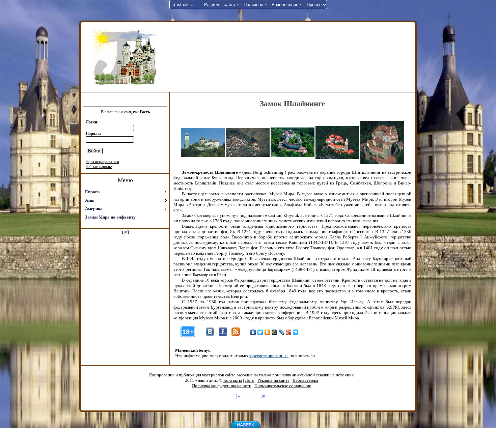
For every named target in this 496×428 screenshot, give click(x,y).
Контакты (232, 380)
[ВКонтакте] (253, 332)
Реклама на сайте (273, 380)
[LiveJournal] (281, 332)
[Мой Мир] (274, 332)
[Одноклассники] (267, 332)
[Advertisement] (291, 56)
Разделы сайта (219, 4)
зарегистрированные (268, 355)
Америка (94, 208)
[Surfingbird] (295, 332)
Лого (249, 380)
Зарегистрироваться (102, 161)
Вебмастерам (305, 380)
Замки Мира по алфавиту (110, 217)
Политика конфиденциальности (221, 385)
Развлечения (285, 4)
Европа (92, 191)
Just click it (184, 4)
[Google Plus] (288, 332)
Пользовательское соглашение (282, 385)
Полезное (253, 4)
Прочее (314, 4)
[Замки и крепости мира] (125, 57)
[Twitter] (260, 332)
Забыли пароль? (99, 166)
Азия (89, 200)
